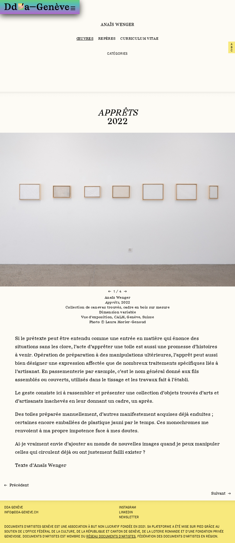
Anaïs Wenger (118, 24)
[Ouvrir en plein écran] (117, 209)
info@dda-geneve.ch (21, 512)
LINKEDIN (126, 512)
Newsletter (129, 517)
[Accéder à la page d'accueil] (36, 6)
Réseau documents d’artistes (111, 536)
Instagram (127, 507)
